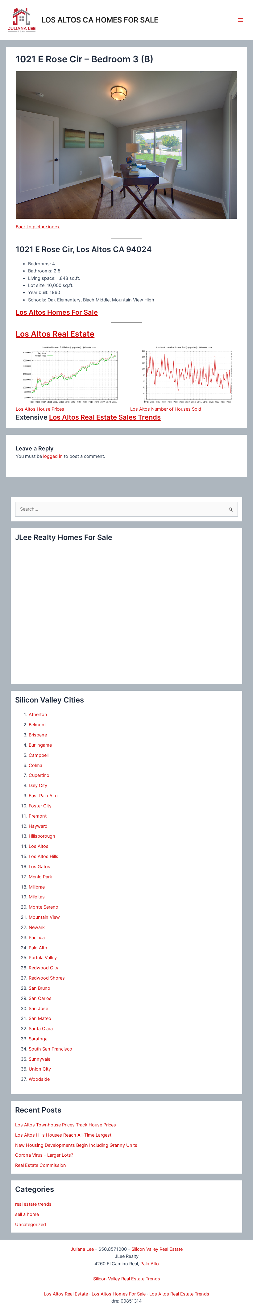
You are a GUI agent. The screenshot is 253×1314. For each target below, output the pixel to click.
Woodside (39, 1079)
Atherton (38, 714)
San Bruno (39, 988)
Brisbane (38, 735)
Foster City (40, 806)
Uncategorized (30, 1224)
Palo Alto (38, 948)
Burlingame (40, 745)
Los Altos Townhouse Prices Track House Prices (65, 1125)
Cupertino (39, 775)
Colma (35, 765)
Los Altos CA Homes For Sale (100, 19)
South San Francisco (50, 1049)
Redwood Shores (47, 978)
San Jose (38, 1008)
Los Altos (38, 846)
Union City (40, 1069)
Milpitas (37, 897)
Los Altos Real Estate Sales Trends (105, 417)
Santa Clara (41, 1028)
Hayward (38, 826)
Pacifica (37, 937)
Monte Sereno (43, 907)
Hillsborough (42, 836)
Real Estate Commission (40, 1165)
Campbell (38, 755)
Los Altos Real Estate (55, 333)
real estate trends (33, 1204)
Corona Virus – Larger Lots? (44, 1155)
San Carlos (40, 998)
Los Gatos (39, 866)
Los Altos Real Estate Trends (179, 1294)
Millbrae (37, 887)
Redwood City (43, 968)
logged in (53, 456)
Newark (37, 927)
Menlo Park (40, 877)
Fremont (38, 816)
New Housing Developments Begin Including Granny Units (76, 1145)
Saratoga (38, 1039)
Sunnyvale (39, 1059)
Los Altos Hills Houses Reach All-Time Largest (63, 1135)
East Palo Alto (43, 795)
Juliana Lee (82, 1249)
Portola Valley (43, 957)
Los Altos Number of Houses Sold (165, 409)
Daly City (38, 785)
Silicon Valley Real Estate (157, 1249)
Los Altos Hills (43, 856)
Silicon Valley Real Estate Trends (126, 1279)
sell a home (27, 1214)
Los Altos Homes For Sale (57, 312)
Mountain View (44, 917)
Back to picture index (38, 227)
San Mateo (40, 1018)
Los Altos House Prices (40, 409)
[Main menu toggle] (240, 20)
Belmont (37, 724)
